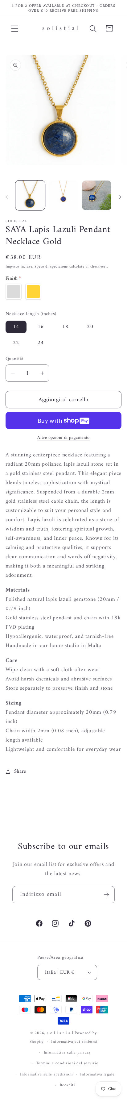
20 (90, 326)
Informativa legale (97, 1074)
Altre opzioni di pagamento (63, 438)
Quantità (15, 359)
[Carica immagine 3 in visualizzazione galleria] (97, 195)
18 (65, 326)
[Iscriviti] (106, 894)
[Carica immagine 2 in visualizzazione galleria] (63, 195)
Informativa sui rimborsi (74, 1041)
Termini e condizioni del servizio (67, 1063)
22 (16, 342)
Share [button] (20, 771)
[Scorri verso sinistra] (7, 197)
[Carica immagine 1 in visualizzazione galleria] (30, 195)
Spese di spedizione (51, 267)
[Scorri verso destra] (120, 197)
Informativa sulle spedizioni (46, 1074)
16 (41, 326)
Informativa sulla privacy (67, 1052)
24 (41, 342)
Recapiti (67, 1085)
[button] (15, 28)
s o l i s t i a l (60, 1033)
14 (16, 326)
